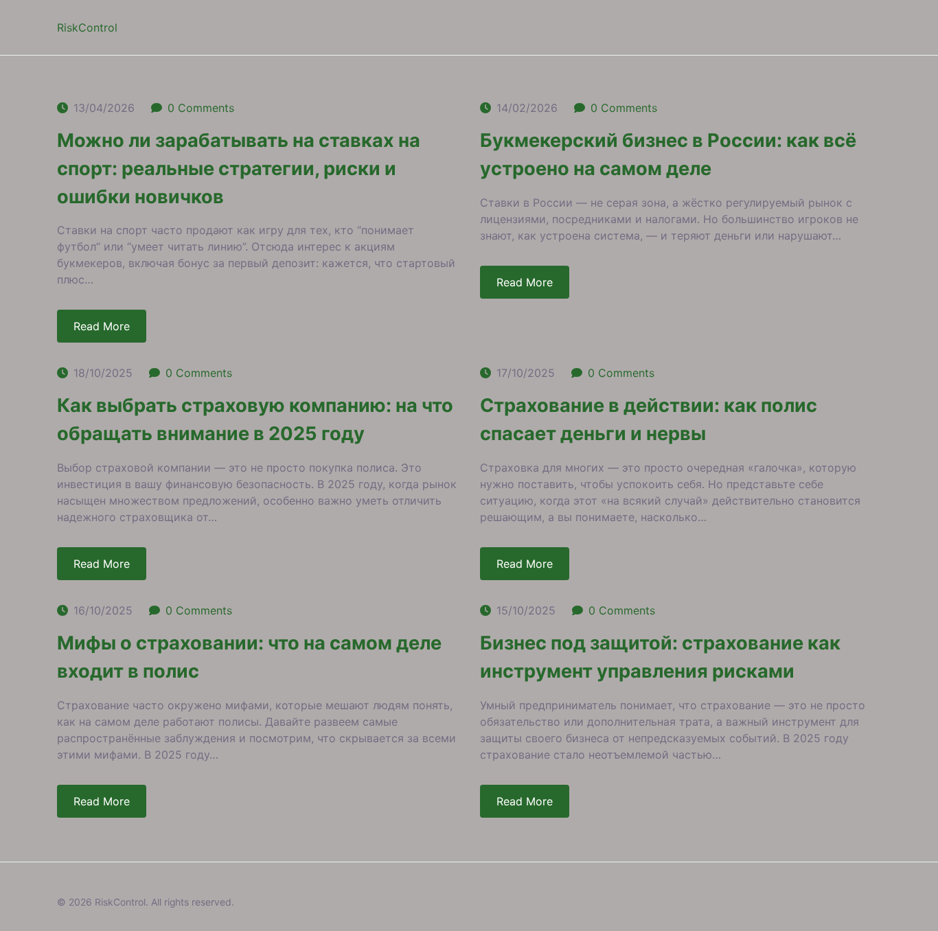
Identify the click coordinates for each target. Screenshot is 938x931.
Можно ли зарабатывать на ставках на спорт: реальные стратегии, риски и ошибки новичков (238, 168)
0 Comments (201, 108)
